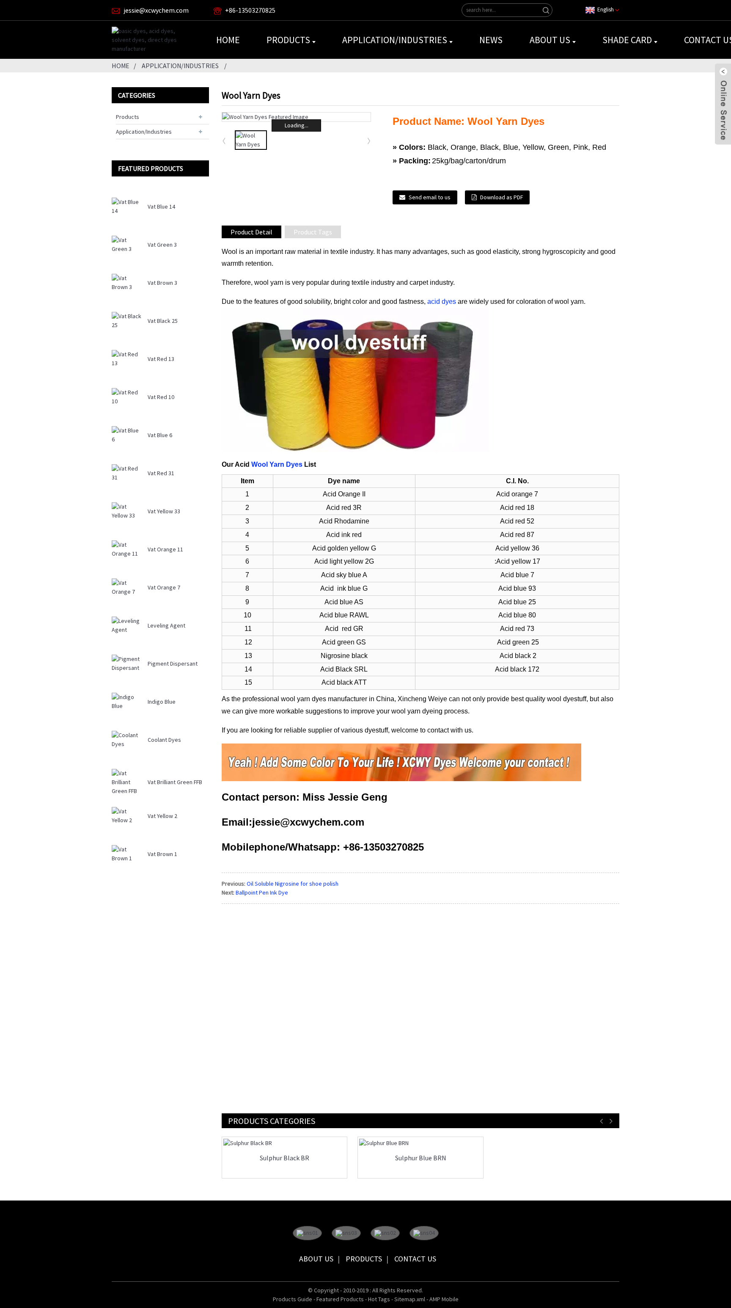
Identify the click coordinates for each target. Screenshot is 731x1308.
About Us (550, 40)
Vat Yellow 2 (162, 816)
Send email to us (430, 197)
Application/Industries (394, 40)
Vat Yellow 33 (164, 511)
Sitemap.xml (409, 1299)
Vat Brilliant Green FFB (175, 782)
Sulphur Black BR (284, 1158)
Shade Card (627, 40)
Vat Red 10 (161, 397)
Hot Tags (379, 1299)
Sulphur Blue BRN (420, 1158)
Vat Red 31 (161, 473)
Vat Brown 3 (162, 282)
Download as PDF (501, 197)
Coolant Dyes (164, 739)
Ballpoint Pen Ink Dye (262, 892)
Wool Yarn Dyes (276, 464)
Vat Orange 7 (164, 587)
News (491, 40)
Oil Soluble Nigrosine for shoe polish (292, 883)
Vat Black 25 (163, 321)
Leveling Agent (166, 625)
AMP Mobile (444, 1299)
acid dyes (441, 301)
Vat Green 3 (162, 244)
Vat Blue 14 (161, 206)
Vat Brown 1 (162, 854)
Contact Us (415, 1259)
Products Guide (292, 1299)
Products (288, 40)
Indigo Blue (162, 701)
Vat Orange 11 (165, 549)
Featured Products (340, 1299)
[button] (369, 140)
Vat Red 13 (161, 359)
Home (228, 40)
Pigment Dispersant (173, 663)
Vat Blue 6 (160, 435)
